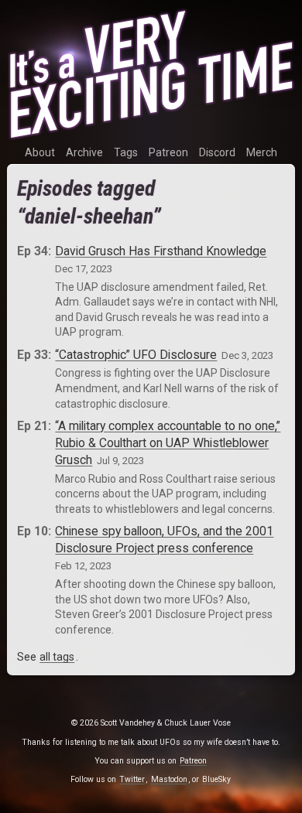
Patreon (168, 152)
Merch (261, 152)
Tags (126, 152)
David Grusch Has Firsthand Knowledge (160, 251)
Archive (84, 152)
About (40, 152)
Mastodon (169, 779)
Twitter (132, 779)
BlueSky (216, 779)
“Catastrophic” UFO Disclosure (136, 354)
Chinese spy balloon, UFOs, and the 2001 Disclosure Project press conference (164, 539)
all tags (56, 657)
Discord (217, 152)
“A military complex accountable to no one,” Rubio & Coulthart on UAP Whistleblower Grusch (167, 442)
